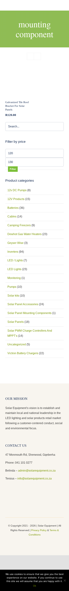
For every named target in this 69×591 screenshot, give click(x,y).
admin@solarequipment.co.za (37, 470)
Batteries (13, 207)
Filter (13, 169)
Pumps (11, 286)
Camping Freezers (19, 225)
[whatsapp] (40, 540)
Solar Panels (15, 321)
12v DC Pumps (17, 190)
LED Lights (14, 269)
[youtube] (34, 540)
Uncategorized (16, 344)
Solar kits (13, 295)
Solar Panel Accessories (22, 304)
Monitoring (14, 277)
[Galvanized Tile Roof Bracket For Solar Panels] (18, 83)
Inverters (12, 251)
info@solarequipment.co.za (34, 478)
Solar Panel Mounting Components (29, 313)
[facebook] (29, 540)
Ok (34, 585)
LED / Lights (15, 260)
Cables (11, 216)
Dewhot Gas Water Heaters (24, 234)
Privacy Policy (39, 530)
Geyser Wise (15, 242)
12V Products (15, 199)
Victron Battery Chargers (22, 353)
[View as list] (37, 56)
